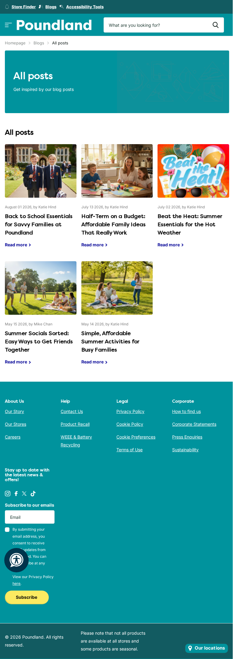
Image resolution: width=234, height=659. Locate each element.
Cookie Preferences (135, 436)
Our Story (14, 411)
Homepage (15, 42)
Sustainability (185, 449)
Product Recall (75, 424)
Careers (12, 436)
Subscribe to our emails (29, 505)
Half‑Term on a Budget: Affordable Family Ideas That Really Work (117, 200)
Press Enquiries (187, 436)
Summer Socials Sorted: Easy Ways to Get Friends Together (40, 317)
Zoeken (215, 25)
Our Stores (15, 424)
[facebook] (16, 493)
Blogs (39, 42)
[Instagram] (7, 493)
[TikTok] (33, 493)
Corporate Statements (194, 424)
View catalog (8, 25)
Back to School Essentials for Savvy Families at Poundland (40, 200)
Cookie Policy (129, 424)
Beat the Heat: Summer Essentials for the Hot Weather (193, 200)
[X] (24, 493)
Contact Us (72, 411)
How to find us (186, 411)
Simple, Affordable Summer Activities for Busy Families (117, 317)
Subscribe (27, 597)
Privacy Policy (130, 411)
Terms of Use (129, 449)
